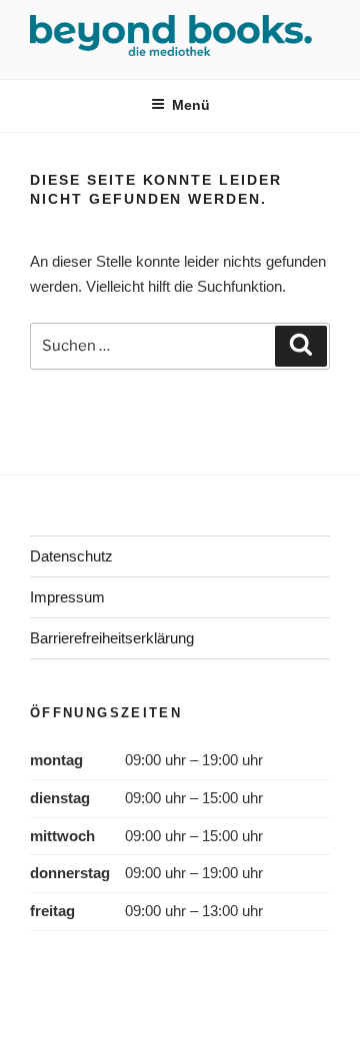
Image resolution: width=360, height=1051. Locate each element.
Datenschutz (71, 555)
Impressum (67, 596)
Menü (191, 105)
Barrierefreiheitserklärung (112, 637)
